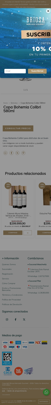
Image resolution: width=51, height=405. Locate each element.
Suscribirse (37, 71)
